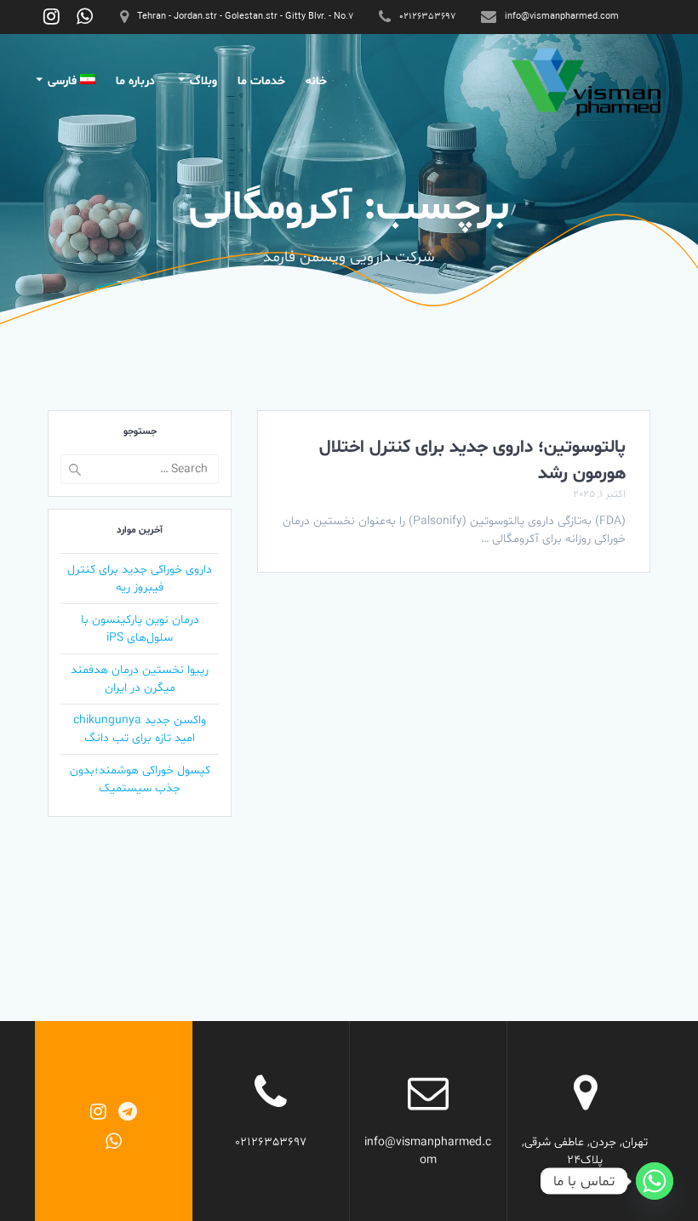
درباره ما (135, 81)
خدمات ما (261, 81)
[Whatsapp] (654, 1181)
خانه (316, 81)
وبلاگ (203, 81)
